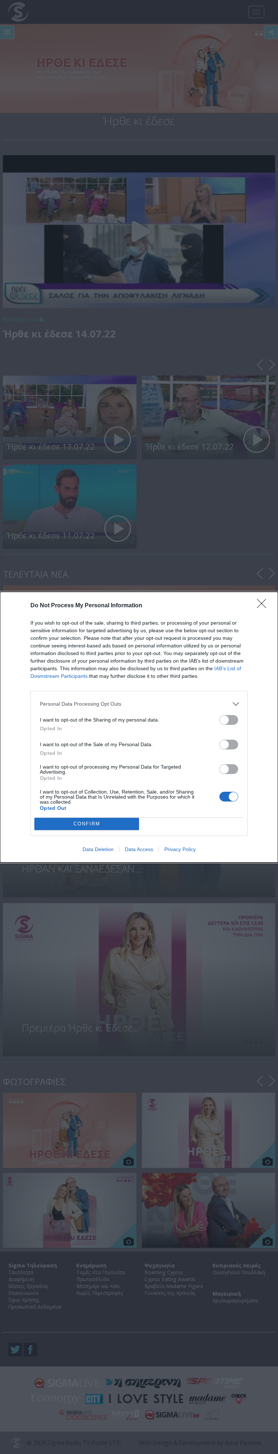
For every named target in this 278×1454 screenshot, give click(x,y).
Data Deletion (98, 849)
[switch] (228, 720)
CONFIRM (86, 823)
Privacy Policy (180, 849)
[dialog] (139, 727)
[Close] (264, 606)
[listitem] (139, 704)
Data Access (139, 849)
